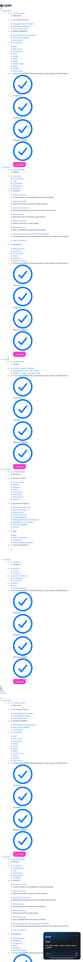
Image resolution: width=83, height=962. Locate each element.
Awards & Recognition (21, 38)
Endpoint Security (20, 195)
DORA (15, 59)
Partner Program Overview (23, 368)
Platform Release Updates (23, 542)
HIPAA (15, 66)
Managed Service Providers (23, 24)
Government (18, 253)
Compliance (17, 42)
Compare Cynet (19, 13)
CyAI (14, 181)
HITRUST (16, 68)
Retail (15, 256)
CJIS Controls (18, 71)
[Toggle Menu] (1, 698)
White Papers (18, 497)
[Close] (1, 686)
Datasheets (17, 494)
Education (17, 258)
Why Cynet (7, 11)
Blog (14, 535)
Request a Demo (6, 695)
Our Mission (17, 578)
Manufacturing (18, 248)
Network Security (19, 201)
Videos (15, 489)
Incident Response (20, 517)
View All (16, 499)
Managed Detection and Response (26, 520)
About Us (16, 568)
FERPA (15, 61)
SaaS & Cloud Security (21, 208)
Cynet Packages (19, 169)
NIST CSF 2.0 (17, 49)
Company (7, 559)
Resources (7, 469)
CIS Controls (17, 51)
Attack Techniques (20, 510)
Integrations (17, 186)
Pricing (2, 693)
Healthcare (17, 251)
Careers (16, 571)
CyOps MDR (17, 183)
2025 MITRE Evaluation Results (24, 35)
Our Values (17, 581)
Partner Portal (18, 362)
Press (15, 585)
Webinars (16, 487)
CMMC (15, 56)
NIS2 (14, 46)
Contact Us (17, 562)
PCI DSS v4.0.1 (18, 64)
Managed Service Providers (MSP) (26, 371)
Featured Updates (20, 538)
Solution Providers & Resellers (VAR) (26, 373)
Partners (6, 359)
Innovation (17, 176)
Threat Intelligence (20, 524)
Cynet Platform (18, 178)
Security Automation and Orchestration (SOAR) (31, 234)
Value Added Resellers (21, 26)
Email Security (18, 214)
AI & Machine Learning (21, 507)
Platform (6, 167)
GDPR (15, 54)
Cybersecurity (18, 512)
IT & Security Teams (20, 29)
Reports (16, 485)
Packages (16, 188)
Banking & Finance (20, 261)
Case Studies (18, 40)
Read (3, 3)
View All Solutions (19, 240)
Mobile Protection (20, 221)
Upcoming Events (19, 588)
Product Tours (18, 482)
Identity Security (19, 227)
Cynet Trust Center (20, 576)
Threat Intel (17, 540)
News (15, 583)
